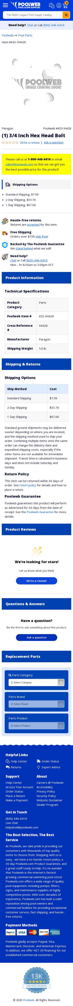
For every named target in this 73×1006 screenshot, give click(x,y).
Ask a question (53, 142)
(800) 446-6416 (53, 25)
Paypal (42, 941)
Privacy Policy (46, 791)
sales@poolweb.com (19, 164)
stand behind (24, 248)
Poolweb (8, 35)
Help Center (19, 761)
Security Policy (46, 796)
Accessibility (45, 787)
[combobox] (36, 15)
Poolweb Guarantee (40, 512)
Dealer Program (47, 805)
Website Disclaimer (49, 800)
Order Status (50, 761)
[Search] (66, 15)
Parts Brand (17, 697)
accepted (33, 224)
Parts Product (18, 718)
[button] (52, 5)
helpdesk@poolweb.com (22, 827)
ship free (41, 236)
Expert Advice (51, 767)
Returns (16, 767)
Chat (30, 25)
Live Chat (12, 823)
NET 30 (38, 950)
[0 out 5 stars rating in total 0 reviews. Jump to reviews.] (11, 142)
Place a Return (15, 796)
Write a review (30, 142)
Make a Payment (17, 800)
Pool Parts (25, 35)
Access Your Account (19, 787)
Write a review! (36, 581)
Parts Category (22, 675)
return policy (27, 485)
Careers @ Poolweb (50, 782)
